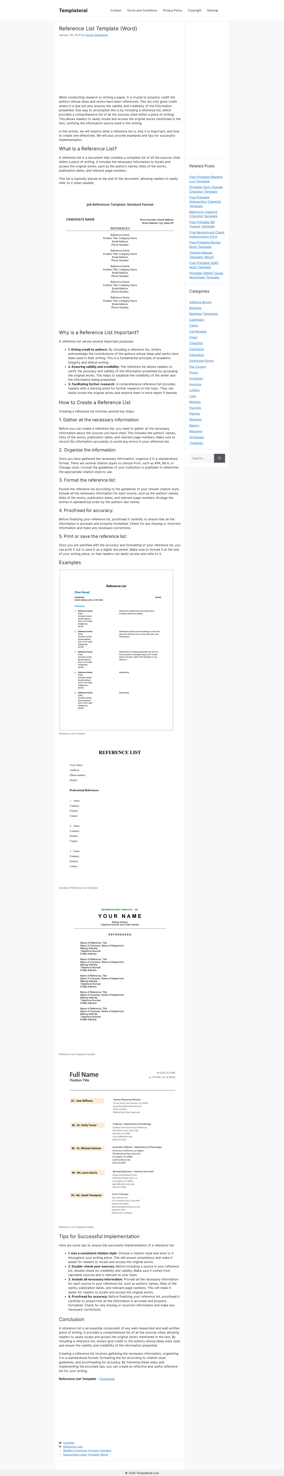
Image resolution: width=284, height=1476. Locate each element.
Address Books (200, 302)
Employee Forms (201, 361)
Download (107, 1379)
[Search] (219, 458)
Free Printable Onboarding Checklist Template (205, 201)
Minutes (195, 402)
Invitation (196, 378)
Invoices (195, 384)
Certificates (198, 331)
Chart (193, 337)
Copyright (194, 10)
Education (196, 355)
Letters (194, 390)
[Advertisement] (120, 66)
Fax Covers (197, 367)
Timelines (196, 443)
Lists (192, 396)
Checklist (69, 1442)
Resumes (195, 431)
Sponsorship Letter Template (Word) (85, 1454)
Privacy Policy (172, 10)
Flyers (193, 372)
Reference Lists (73, 1446)
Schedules (196, 437)
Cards (193, 325)
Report (194, 425)
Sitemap (212, 10)
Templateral (73, 10)
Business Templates (203, 314)
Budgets (195, 308)
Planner (194, 414)
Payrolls (195, 408)
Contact (116, 10)
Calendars (196, 320)
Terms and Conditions (142, 10)
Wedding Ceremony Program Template (87, 1450)
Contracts (196, 349)
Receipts (195, 419)
